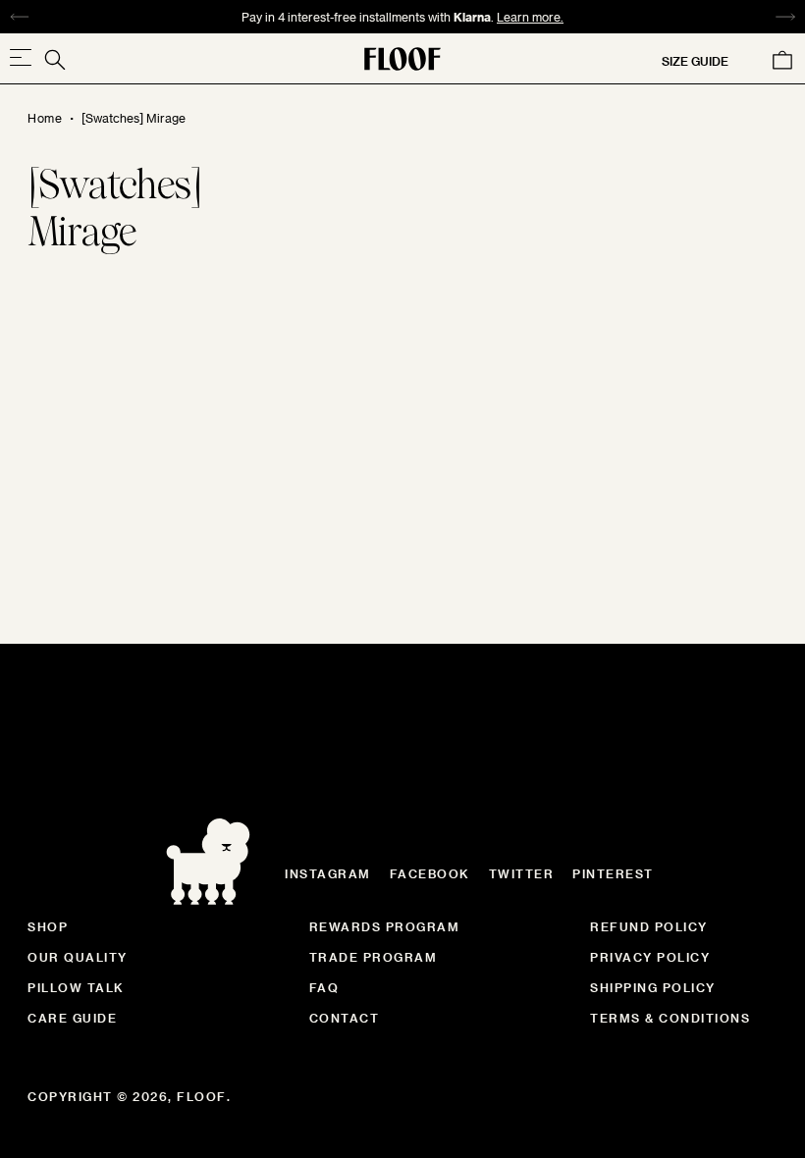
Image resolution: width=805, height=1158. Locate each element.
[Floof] (402, 59)
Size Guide (695, 61)
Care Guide (72, 1018)
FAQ (324, 987)
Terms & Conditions (670, 1018)
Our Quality (77, 957)
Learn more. (530, 17)
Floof (202, 1096)
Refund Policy (649, 926)
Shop (47, 926)
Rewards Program (384, 926)
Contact (344, 1018)
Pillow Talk (76, 987)
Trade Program (373, 957)
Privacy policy (650, 957)
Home (44, 118)
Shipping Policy (653, 987)
